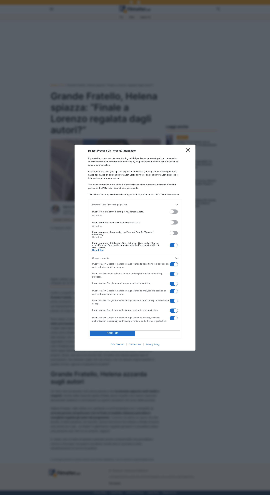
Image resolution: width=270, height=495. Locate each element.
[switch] (174, 211)
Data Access (135, 344)
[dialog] (135, 247)
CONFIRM (112, 333)
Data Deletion (117, 344)
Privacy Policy (153, 344)
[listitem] (135, 204)
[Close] (189, 151)
